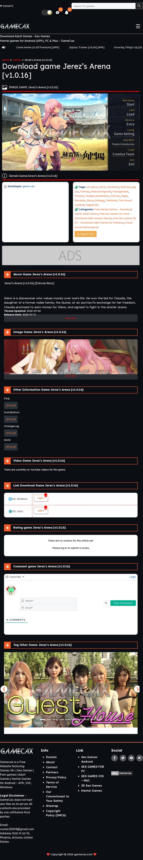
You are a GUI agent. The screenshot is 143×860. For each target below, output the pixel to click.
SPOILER (11, 405)
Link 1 (41, 498)
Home (5, 60)
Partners (52, 772)
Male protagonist (101, 191)
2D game (92, 187)
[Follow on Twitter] (123, 758)
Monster (79, 196)
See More (70, 318)
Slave (90, 200)
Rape (124, 196)
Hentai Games (91, 790)
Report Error (87, 233)
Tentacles (111, 200)
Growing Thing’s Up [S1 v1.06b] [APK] (109, 47)
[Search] (139, 6)
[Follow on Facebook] (114, 758)
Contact (52, 767)
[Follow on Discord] (139, 758)
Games (16, 60)
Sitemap (52, 806)
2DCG (102, 187)
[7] (67, 12)
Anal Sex (126, 187)
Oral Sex (115, 196)
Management (120, 191)
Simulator (80, 200)
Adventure (113, 187)
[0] (57, 13)
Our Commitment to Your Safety (57, 796)
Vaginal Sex (92, 204)
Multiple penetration (97, 196)
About (50, 762)
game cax (29, 186)
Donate (8, 5)
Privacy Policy (56, 777)
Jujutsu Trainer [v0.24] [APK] (59, 47)
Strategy (100, 200)
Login (132, 576)
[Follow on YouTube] (131, 758)
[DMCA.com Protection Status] (121, 773)
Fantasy (85, 191)
